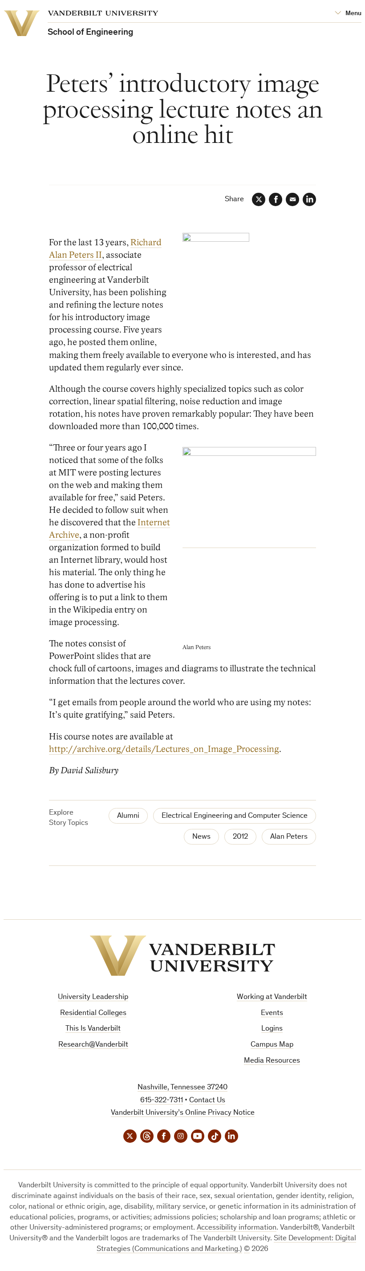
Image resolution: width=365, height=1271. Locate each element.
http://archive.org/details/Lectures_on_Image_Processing (164, 749)
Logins (272, 1029)
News (201, 837)
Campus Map (272, 1045)
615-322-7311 (161, 1101)
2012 (240, 837)
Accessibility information (236, 1228)
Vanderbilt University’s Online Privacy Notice (183, 1113)
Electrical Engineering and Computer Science (235, 816)
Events (272, 1013)
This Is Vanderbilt (93, 1029)
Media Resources (272, 1061)
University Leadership (93, 997)
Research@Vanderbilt (93, 1045)
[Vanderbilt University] (182, 955)
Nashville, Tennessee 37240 (182, 1088)
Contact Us (207, 1101)
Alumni (128, 816)
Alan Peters (289, 837)
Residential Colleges (93, 1013)
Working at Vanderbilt (272, 997)
